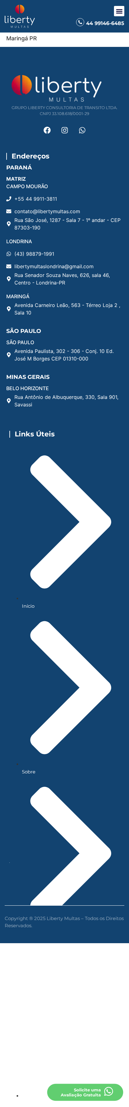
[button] (119, 11)
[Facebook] (47, 130)
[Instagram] (64, 130)
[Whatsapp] (82, 130)
